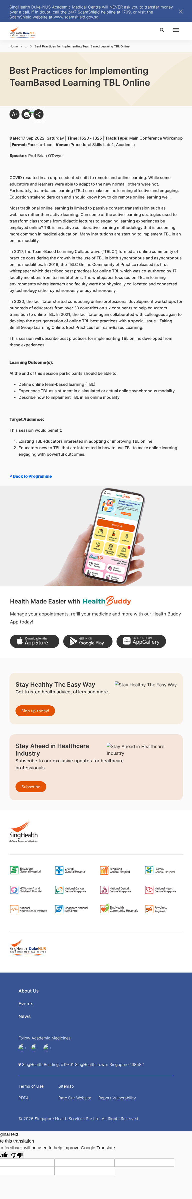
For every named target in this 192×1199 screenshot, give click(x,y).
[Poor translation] (16, 1155)
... (26, 46)
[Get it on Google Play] (87, 641)
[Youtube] (36, 1047)
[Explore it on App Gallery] (141, 641)
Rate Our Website (74, 1097)
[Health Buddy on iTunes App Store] (34, 641)
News (24, 1016)
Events (26, 1003)
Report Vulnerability (117, 1097)
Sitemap (66, 1086)
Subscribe (31, 786)
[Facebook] (23, 1047)
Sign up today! (35, 710)
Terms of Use (31, 1086)
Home (14, 46)
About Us (28, 991)
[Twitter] (49, 1047)
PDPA (23, 1097)
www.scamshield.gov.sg (76, 16)
